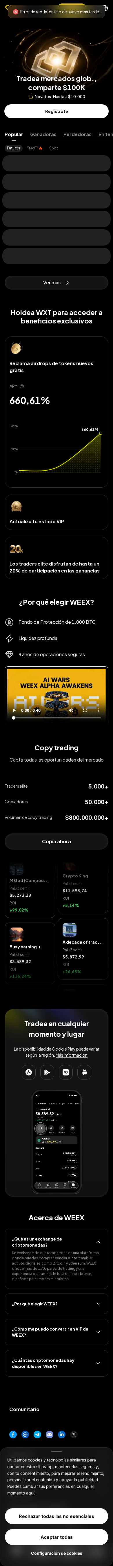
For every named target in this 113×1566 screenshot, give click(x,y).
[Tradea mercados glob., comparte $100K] (56, 45)
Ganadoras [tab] (43, 134)
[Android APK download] (84, 1072)
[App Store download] (29, 1072)
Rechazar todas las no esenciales (56, 1516)
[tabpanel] (56, 148)
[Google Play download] (47, 1072)
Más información (72, 1055)
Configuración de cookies (56, 1552)
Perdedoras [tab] (77, 134)
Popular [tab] (14, 134)
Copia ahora (56, 841)
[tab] (14, 148)
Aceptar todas (57, 1537)
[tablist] (56, 134)
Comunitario (24, 1409)
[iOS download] (66, 1072)
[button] (30, 915)
